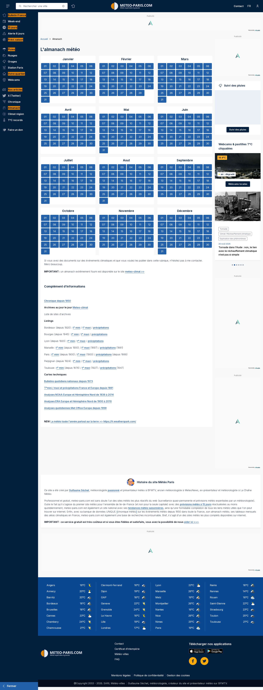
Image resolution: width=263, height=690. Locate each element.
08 (54, 72)
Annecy (51, 591)
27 (63, 92)
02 (54, 66)
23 (81, 86)
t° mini (76, 327)
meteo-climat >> (134, 271)
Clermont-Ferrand (111, 585)
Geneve (105, 603)
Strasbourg (216, 609)
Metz (158, 597)
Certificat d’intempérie (127, 648)
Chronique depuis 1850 (57, 300)
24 (90, 86)
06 (90, 66)
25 (45, 92)
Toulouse (215, 621)
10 (72, 72)
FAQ (117, 659)
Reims (213, 585)
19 (45, 86)
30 (90, 92)
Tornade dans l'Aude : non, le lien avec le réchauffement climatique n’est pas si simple (238, 251)
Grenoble (106, 609)
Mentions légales (121, 675)
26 (54, 92)
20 (54, 86)
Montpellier (161, 603)
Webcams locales (237, 184)
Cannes (51, 615)
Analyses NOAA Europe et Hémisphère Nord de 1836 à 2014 (79, 394)
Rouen (213, 597)
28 (72, 92)
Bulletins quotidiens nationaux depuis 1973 (68, 381)
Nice (158, 615)
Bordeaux (52, 603)
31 (45, 99)
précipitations (101, 327)
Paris (158, 627)
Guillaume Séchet (79, 490)
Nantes (159, 609)
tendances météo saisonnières (145, 507)
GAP (103, 597)
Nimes (159, 621)
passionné (113, 490)
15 (63, 79)
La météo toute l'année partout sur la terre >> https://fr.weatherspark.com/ (93, 421)
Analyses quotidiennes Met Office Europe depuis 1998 (75, 408)
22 (72, 86)
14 (54, 79)
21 (63, 86)
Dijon (104, 591)
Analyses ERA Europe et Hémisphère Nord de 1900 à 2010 (78, 401)
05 (81, 66)
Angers (51, 585)
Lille (103, 621)
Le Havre (106, 615)
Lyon (158, 585)
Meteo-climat (80, 307)
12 (91, 72)
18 (91, 79)
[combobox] (42, 6)
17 (82, 79)
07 (45, 72)
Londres (105, 627)
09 (63, 72)
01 (45, 66)
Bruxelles (52, 609)
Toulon (214, 615)
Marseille (160, 591)
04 (72, 66)
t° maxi (87, 327)
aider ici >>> (191, 521)
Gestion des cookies (178, 675)
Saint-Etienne (217, 603)
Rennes (214, 591)
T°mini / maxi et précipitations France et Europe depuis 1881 (78, 387)
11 (82, 72)
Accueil (44, 39)
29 (81, 92)
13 (45, 79)
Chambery (53, 621)
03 (63, 66)
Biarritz (51, 597)
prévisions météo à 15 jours (195, 504)
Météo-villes (122, 654)
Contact (239, 6)
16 (72, 79)
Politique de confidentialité (149, 675)
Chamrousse (54, 627)
